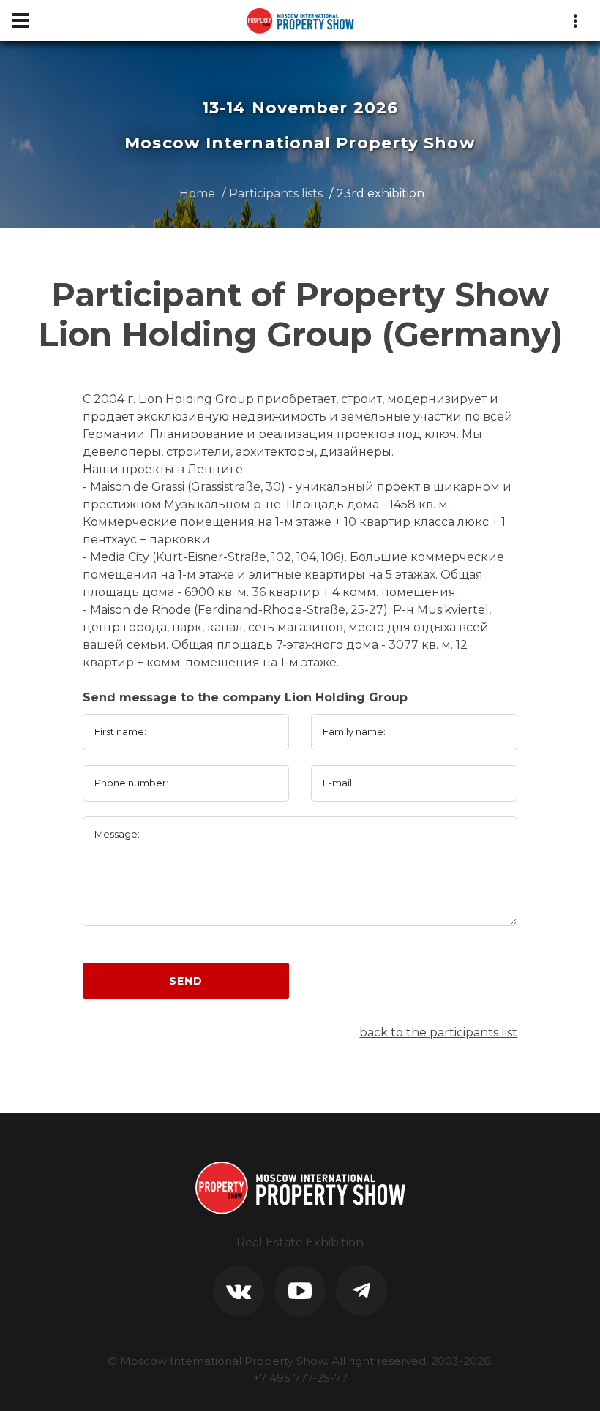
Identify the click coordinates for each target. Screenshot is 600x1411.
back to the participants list (438, 1032)
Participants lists (276, 193)
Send (185, 980)
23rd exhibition (380, 193)
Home (197, 193)
